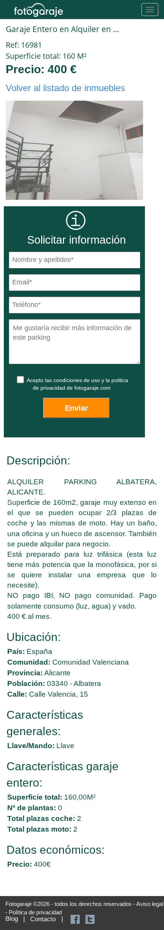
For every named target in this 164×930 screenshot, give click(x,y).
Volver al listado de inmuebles (65, 88)
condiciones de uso (77, 380)
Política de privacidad (35, 912)
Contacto (43, 919)
